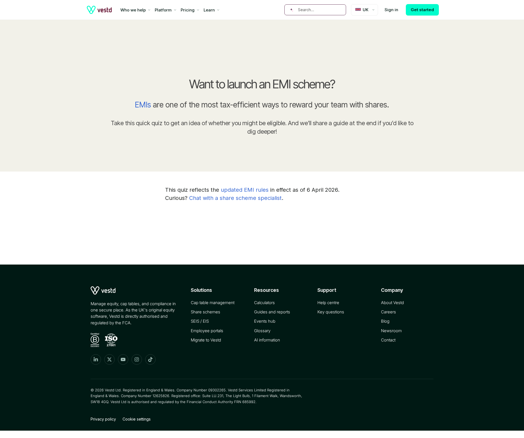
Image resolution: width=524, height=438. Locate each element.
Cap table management (212, 302)
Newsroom (391, 330)
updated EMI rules (245, 190)
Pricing (188, 10)
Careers (388, 311)
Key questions (330, 311)
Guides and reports (272, 311)
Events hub (264, 321)
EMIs (143, 104)
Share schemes (205, 311)
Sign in (391, 9)
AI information (267, 340)
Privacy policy (103, 419)
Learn (209, 10)
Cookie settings (137, 419)
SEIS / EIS (200, 321)
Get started (422, 9)
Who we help (133, 10)
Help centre (328, 302)
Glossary (262, 330)
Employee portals (207, 330)
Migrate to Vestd (206, 340)
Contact (388, 340)
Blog (385, 321)
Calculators (264, 302)
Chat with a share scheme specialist (235, 198)
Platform (163, 10)
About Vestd (392, 302)
